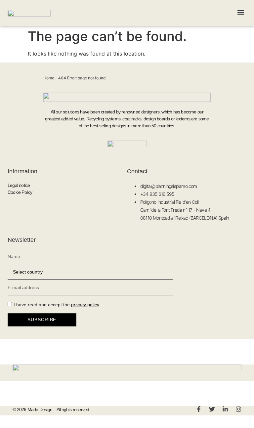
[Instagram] (238, 409)
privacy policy (85, 304)
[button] (240, 12)
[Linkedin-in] (225, 409)
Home (48, 77)
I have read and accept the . (57, 304)
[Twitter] (212, 409)
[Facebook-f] (199, 409)
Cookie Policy (20, 192)
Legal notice (19, 185)
